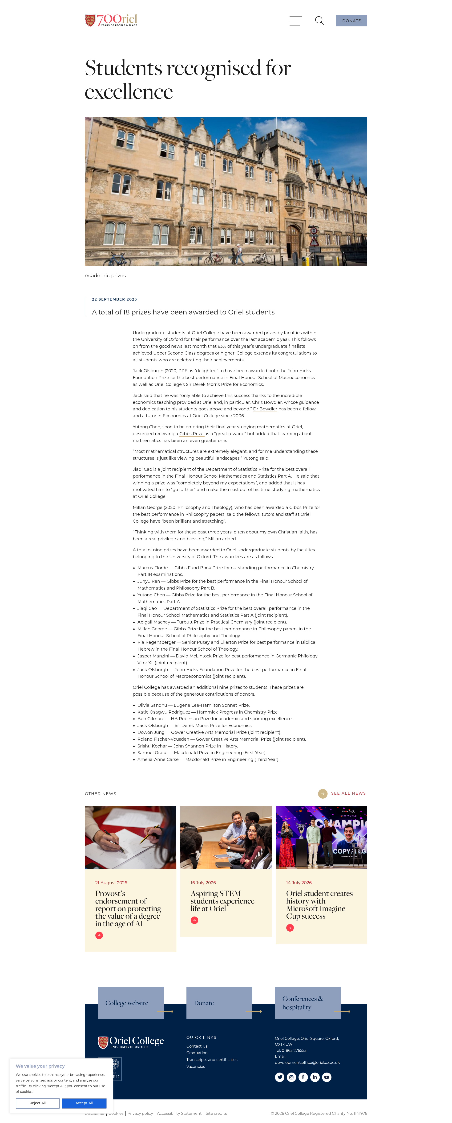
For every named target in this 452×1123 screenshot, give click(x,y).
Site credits (216, 1113)
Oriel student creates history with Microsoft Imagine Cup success (319, 904)
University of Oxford (162, 339)
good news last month (183, 346)
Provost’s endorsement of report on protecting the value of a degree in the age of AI (128, 908)
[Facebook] (303, 1077)
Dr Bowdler (265, 409)
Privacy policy (140, 1113)
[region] (61, 1086)
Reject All (38, 1103)
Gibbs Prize (192, 433)
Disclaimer (95, 1113)
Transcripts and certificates (212, 1059)
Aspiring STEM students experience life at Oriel (222, 900)
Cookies (116, 1113)
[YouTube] (326, 1077)
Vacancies (195, 1066)
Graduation (197, 1053)
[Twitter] (279, 1077)
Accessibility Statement (179, 1113)
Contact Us (197, 1046)
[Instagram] (291, 1077)
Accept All (84, 1103)
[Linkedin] (315, 1077)
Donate (351, 21)
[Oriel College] (111, 20)
